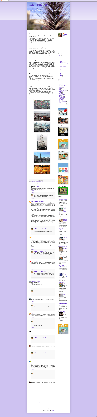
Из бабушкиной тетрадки (34, 181)
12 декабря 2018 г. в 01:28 (42, 337)
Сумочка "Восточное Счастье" (64, 274)
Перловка (60, 93)
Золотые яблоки (62, 68)
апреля (61, 73)
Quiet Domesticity (61, 228)
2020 (60, 53)
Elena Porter (35, 194)
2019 (60, 54)
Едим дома (60, 84)
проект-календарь (61, 96)
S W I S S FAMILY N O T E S (63, 303)
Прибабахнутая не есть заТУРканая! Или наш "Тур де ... (64, 63)
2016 (60, 79)
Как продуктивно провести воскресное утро (65, 248)
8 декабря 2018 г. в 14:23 (40, 201)
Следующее (31, 402)
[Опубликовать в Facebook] (41, 180)
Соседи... (60, 266)
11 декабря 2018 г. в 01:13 (42, 290)
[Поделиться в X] (40, 180)
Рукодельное (61, 100)
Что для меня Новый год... (63, 60)
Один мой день (39, 5)
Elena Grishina (61, 272)
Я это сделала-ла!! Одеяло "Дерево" (65, 294)
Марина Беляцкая (34, 201)
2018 (60, 55)
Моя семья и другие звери (62, 90)
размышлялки (61, 99)
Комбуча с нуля (61, 229)
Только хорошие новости (62, 103)
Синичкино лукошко (62, 311)
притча (60, 95)
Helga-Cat (32, 313)
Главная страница (41, 402)
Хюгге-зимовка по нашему (62, 104)
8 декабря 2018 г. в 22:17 (39, 261)
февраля (61, 75)
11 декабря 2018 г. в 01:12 (42, 271)
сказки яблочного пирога (62, 101)
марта (61, 74)
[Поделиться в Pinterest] (42, 180)
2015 (60, 80)
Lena (32, 281)
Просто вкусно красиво (62, 97)
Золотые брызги (61, 282)
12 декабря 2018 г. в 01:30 (42, 352)
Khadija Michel (33, 261)
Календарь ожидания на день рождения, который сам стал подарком (65, 220)
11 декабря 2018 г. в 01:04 (42, 228)
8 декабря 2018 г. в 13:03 (38, 186)
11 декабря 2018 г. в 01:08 (42, 251)
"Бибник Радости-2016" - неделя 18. (65, 284)
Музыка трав (60, 91)
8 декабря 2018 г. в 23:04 (36, 281)
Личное (39, 181)
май (59, 89)
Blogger (52, 410)
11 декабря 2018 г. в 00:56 (42, 194)
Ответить (32, 190)
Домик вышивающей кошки (63, 246)
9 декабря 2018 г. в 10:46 (37, 313)
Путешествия (61, 98)
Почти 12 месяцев (61, 94)
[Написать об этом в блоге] (39, 180)
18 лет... (61, 61)
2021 (60, 52)
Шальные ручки (61, 265)
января (61, 76)
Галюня (32, 330)
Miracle (64, 256)
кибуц (59, 86)
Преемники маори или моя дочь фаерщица (65, 313)
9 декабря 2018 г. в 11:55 (37, 330)
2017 (60, 78)
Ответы (33, 192)
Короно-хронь (61, 87)
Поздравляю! (61, 57)
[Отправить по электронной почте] (38, 180)
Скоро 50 (60, 102)
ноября (61, 69)
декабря (61, 56)
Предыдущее (53, 402)
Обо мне (41, 181)
